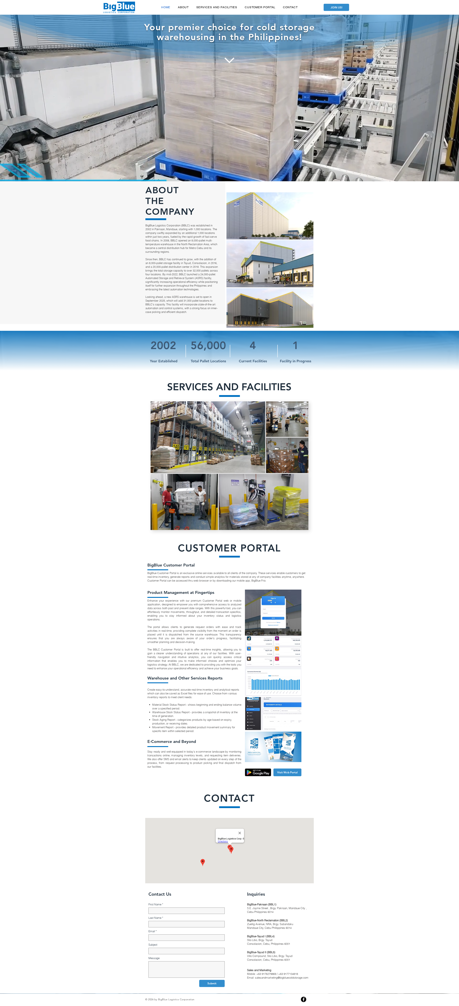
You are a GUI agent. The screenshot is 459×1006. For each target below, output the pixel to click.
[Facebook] (303, 999)
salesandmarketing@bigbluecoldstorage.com (281, 977)
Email (152, 931)
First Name (155, 904)
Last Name (155, 917)
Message (154, 958)
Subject (152, 944)
